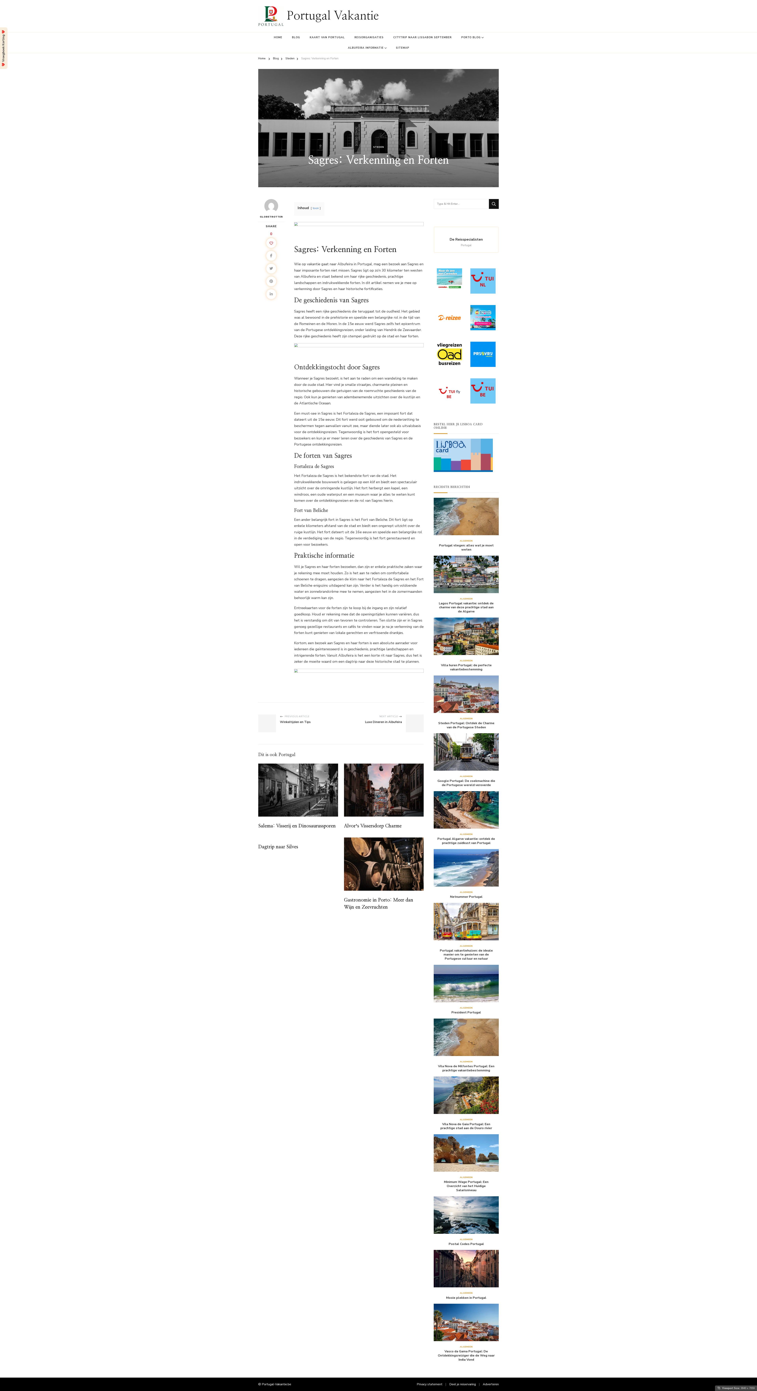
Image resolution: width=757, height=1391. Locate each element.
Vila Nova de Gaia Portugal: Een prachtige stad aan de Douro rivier (466, 1126)
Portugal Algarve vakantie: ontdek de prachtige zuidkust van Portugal (466, 841)
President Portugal (466, 1012)
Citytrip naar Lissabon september (422, 37)
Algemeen (466, 540)
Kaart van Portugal (327, 37)
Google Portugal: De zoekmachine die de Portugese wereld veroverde (466, 783)
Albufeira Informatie (366, 48)
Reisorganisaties (369, 37)
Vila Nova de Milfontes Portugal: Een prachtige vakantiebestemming (466, 1068)
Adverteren (491, 1384)
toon (316, 208)
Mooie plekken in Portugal (466, 1298)
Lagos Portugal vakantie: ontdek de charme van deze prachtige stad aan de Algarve (466, 607)
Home (278, 37)
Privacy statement (429, 1384)
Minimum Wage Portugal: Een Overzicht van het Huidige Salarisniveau (466, 1186)
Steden (378, 147)
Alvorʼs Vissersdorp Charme (373, 826)
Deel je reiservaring (462, 1384)
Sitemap (402, 48)
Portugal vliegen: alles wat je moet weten (466, 547)
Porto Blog (471, 37)
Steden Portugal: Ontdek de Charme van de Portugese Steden (466, 725)
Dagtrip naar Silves (278, 847)
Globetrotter (271, 216)
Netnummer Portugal (466, 897)
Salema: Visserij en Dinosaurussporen (297, 826)
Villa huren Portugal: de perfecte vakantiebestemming (466, 667)
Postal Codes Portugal (466, 1244)
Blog (296, 37)
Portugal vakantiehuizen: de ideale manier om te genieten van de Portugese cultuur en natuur (466, 955)
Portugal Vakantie (333, 16)
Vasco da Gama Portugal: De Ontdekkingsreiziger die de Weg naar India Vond (466, 1355)
